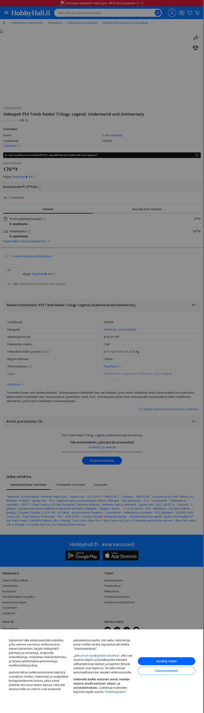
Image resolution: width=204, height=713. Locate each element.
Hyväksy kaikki (166, 661)
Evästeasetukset (166, 671)
